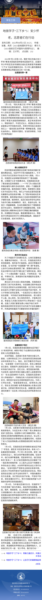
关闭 (38, 564)
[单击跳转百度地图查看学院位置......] (29, 583)
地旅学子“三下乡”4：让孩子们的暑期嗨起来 (23, 560)
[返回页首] (21, 576)
